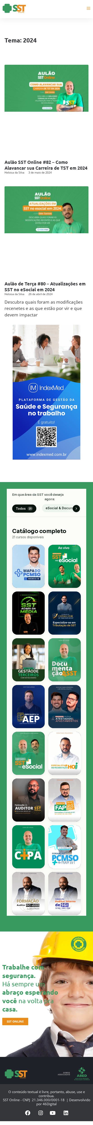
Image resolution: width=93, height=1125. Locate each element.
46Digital (50, 1104)
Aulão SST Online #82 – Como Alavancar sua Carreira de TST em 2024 (46, 165)
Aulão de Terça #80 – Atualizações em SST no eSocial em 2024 (45, 286)
